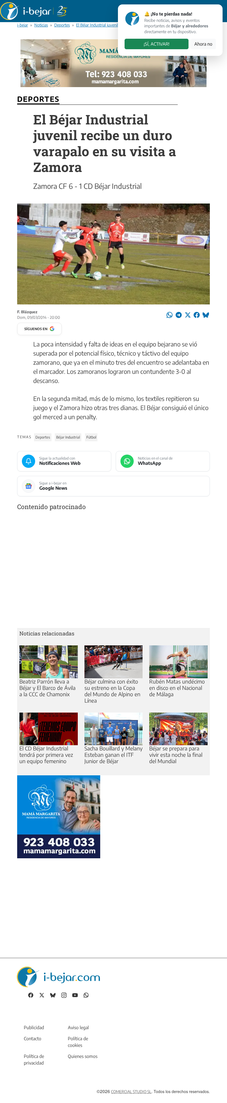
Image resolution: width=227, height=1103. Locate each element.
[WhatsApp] (86, 994)
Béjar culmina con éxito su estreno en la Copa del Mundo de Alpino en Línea (112, 691)
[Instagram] (64, 994)
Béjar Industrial (68, 437)
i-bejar (22, 24)
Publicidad (34, 1027)
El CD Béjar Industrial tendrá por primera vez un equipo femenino (46, 754)
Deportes (62, 24)
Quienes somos (82, 1056)
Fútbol (91, 437)
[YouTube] (75, 994)
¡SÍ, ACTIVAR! (156, 44)
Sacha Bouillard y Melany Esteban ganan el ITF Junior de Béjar (113, 754)
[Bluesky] (53, 994)
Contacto (32, 1038)
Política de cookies (78, 1042)
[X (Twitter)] (41, 994)
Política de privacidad (34, 1060)
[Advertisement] (113, 570)
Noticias (41, 24)
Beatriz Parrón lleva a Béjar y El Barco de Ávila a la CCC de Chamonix (47, 687)
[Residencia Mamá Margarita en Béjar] (58, 816)
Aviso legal (78, 1027)
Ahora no (203, 44)
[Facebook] (30, 994)
